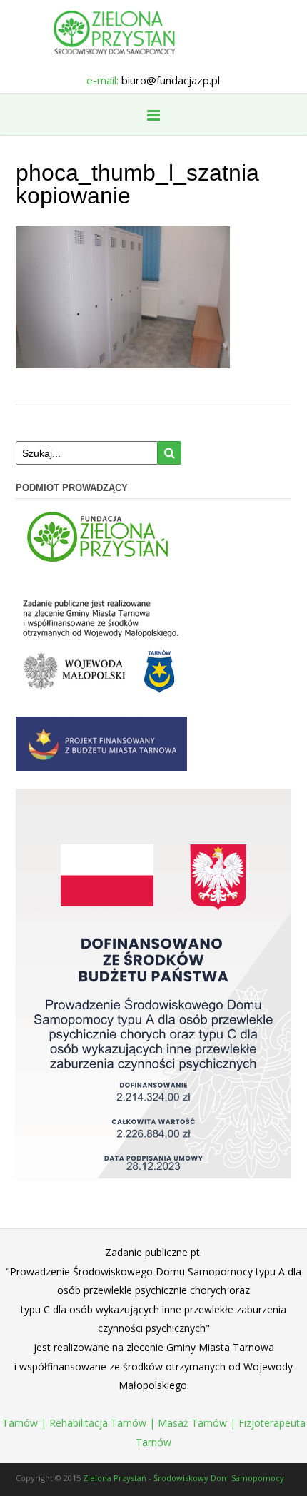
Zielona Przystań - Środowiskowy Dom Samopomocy (183, 1477)
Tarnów (20, 1423)
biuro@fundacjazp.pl (170, 80)
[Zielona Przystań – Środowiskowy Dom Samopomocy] (153, 32)
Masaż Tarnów (192, 1423)
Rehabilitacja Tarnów (97, 1423)
